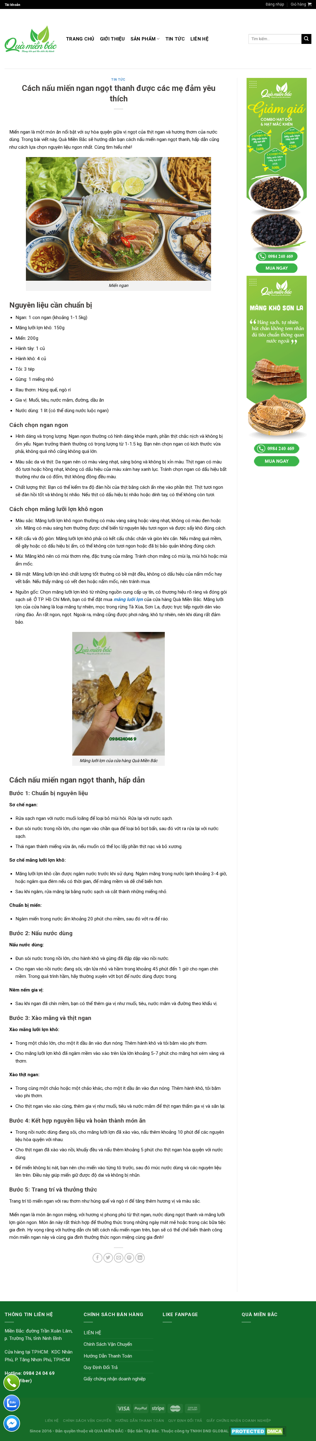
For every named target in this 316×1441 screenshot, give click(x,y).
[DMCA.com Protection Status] (257, 1430)
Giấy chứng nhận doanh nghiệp (115, 1379)
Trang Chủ (80, 39)
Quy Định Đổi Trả (101, 1367)
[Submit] (306, 39)
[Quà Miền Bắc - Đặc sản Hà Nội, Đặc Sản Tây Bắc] (31, 39)
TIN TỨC (175, 39)
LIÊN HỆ (199, 39)
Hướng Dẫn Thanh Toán (108, 1356)
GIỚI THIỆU (112, 39)
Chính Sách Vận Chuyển (108, 1344)
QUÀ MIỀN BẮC (109, 1430)
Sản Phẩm (143, 39)
